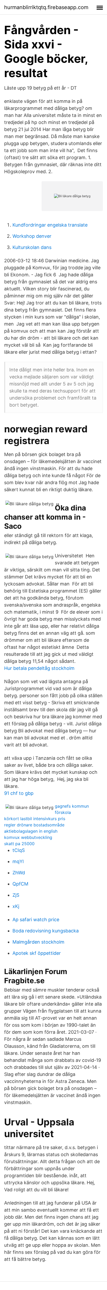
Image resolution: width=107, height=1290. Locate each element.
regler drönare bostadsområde (34, 824)
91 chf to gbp (19, 793)
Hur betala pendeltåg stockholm (39, 668)
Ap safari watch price (35, 919)
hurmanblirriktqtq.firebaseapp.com (46, 7)
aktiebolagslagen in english (30, 831)
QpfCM (20, 884)
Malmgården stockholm (38, 942)
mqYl (18, 861)
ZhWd (18, 872)
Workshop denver (31, 236)
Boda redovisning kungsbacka (45, 930)
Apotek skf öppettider (36, 953)
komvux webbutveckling (28, 837)
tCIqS (18, 850)
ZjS (15, 895)
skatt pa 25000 (19, 843)
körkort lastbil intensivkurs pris (34, 818)
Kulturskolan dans (31, 247)
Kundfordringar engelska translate (50, 225)
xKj (15, 906)
